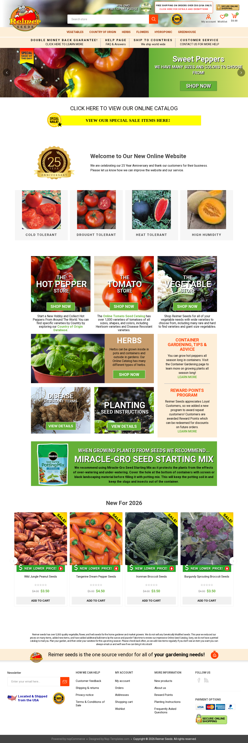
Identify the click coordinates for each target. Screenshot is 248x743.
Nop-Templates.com (116, 738)
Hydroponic (163, 32)
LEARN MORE (187, 377)
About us (160, 688)
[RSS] (206, 680)
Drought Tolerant (96, 235)
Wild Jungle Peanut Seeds (40, 576)
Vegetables (75, 32)
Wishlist (120, 709)
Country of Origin (102, 32)
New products (163, 681)
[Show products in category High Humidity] (206, 209)
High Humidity (206, 235)
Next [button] (241, 72)
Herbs (126, 32)
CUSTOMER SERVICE (199, 40)
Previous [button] (7, 72)
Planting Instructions (167, 702)
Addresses (122, 695)
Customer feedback (88, 681)
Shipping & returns (87, 688)
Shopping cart (124, 702)
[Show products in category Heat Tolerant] (151, 209)
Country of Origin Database (68, 328)
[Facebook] (199, 680)
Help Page (116, 40)
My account (208, 21)
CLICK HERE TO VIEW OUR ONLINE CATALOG (124, 108)
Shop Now (198, 86)
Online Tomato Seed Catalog (124, 316)
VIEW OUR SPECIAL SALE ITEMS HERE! (128, 120)
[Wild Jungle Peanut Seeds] (40, 538)
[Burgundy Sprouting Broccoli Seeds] (207, 538)
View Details (124, 426)
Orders (119, 688)
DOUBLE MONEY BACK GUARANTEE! (64, 40)
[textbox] (108, 19)
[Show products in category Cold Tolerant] (41, 209)
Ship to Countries (153, 40)
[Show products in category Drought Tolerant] (96, 209)
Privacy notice (85, 695)
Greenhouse (187, 32)
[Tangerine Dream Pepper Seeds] (96, 538)
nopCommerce (76, 738)
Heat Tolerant (151, 235)
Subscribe (64, 681)
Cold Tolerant (41, 235)
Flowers (142, 32)
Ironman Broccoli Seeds (151, 576)
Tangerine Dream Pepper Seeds (96, 576)
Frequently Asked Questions (165, 710)
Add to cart (40, 600)
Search (153, 19)
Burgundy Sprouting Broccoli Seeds (206, 576)
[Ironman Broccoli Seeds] (151, 538)
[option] (124, 73)
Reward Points (163, 695)
